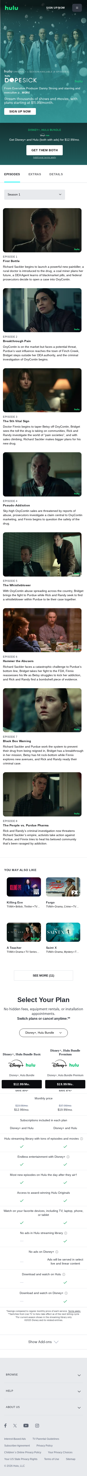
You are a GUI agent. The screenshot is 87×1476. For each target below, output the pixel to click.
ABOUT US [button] (13, 1407)
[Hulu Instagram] (37, 1425)
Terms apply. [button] (74, 1311)
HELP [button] (9, 1390)
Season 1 (14, 194)
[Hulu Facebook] (8, 1425)
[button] (12, 173)
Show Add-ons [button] (40, 1342)
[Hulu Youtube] (29, 1425)
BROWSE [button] (12, 1374)
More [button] (26, 92)
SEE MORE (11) (43, 975)
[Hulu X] (18, 1425)
